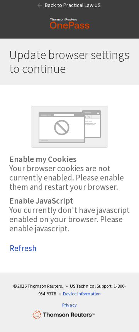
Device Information (82, 294)
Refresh (23, 248)
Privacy (69, 305)
